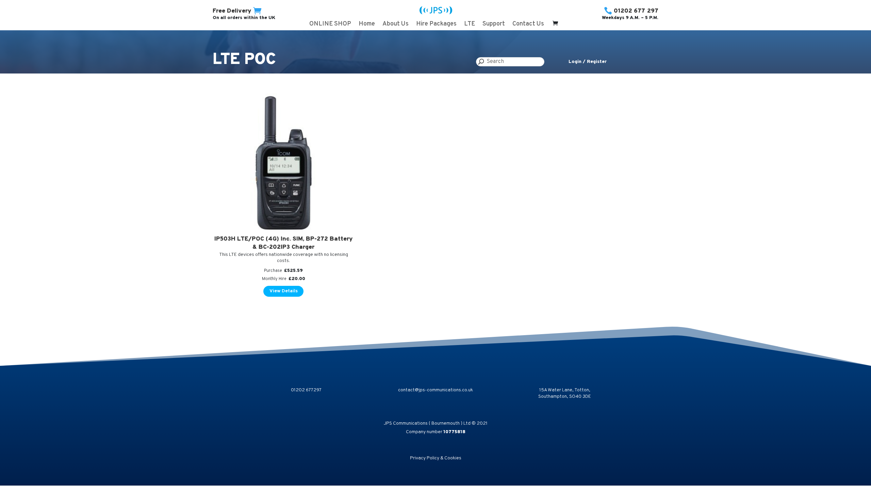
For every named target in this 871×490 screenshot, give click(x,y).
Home (367, 25)
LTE (469, 25)
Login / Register (588, 62)
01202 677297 (306, 390)
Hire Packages (436, 25)
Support (493, 25)
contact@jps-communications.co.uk (435, 390)
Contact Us (528, 25)
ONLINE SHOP (330, 25)
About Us (395, 25)
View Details (283, 291)
